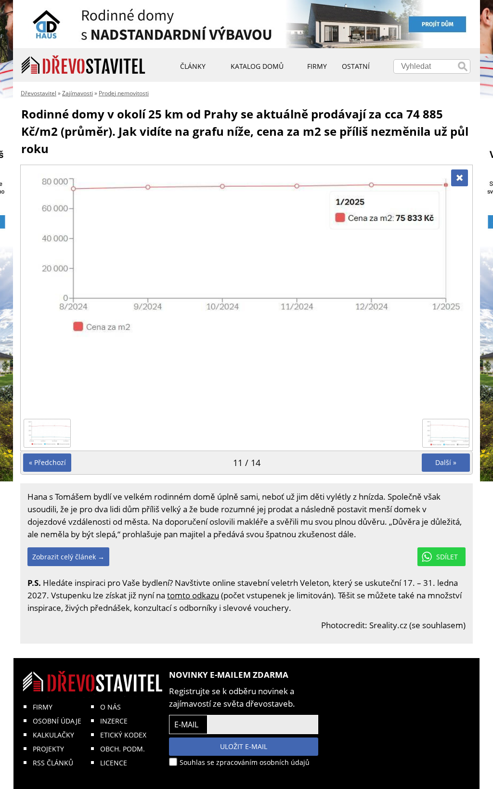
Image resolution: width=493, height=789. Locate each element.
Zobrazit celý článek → (68, 556)
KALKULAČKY (53, 734)
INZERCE (114, 720)
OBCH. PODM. (122, 748)
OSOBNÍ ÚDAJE (57, 720)
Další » (445, 462)
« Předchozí (47, 462)
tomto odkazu (193, 595)
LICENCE (113, 762)
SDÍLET (447, 556)
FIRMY (42, 706)
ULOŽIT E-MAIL (243, 746)
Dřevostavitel (38, 93)
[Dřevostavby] (83, 65)
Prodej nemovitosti (124, 93)
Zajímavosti (77, 93)
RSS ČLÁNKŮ (53, 762)
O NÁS (110, 706)
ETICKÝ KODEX (123, 734)
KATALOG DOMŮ (257, 66)
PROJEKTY (48, 748)
